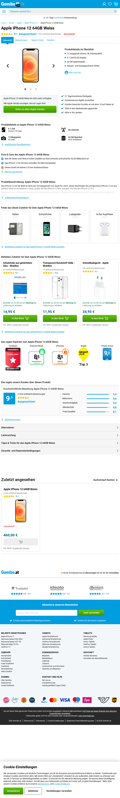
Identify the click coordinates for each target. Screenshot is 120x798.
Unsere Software (7, 685)
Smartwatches (7, 669)
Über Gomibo (6, 680)
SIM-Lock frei (75, 72)
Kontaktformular (48, 683)
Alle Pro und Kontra (13, 172)
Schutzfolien (6, 658)
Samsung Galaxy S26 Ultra (11, 639)
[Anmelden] (104, 4)
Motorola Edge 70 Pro (9, 644)
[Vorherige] (8, 66)
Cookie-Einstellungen (56, 721)
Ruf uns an (46, 680)
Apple (19, 23)
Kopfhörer (5, 666)
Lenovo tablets (89, 647)
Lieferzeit (45, 661)
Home (3, 23)
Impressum (40, 721)
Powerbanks (6, 661)
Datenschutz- (44, 784)
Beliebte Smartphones (13, 633)
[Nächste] (53, 66)
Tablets (87, 633)
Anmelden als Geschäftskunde (95, 658)
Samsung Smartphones (51, 639)
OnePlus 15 (5, 647)
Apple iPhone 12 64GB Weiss (52, 23)
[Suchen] (115, 11)
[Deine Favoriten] (110, 4)
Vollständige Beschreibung (17, 197)
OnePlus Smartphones (51, 642)
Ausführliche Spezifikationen (17, 144)
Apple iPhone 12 (31, 23)
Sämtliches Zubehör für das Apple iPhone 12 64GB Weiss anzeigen (35, 247)
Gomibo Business (90, 656)
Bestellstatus (47, 658)
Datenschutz (6, 683)
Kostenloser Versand (20, 325)
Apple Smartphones (50, 636)
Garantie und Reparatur (51, 669)
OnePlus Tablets (89, 644)
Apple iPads (88, 639)
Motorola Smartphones (51, 644)
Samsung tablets (90, 636)
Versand (45, 664)
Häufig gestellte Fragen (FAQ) (54, 685)
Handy (11, 23)
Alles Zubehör (6, 671)
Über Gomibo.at (15, 721)
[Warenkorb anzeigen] (116, 4)
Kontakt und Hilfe (52, 677)
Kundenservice (50, 652)
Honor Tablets (89, 642)
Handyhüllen (6, 656)
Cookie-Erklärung (62, 784)
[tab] (25, 89)
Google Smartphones (50, 647)
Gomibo (5, 677)
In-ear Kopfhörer (7, 664)
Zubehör (5, 652)
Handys (46, 633)
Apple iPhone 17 (7, 636)
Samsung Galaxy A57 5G (11, 642)
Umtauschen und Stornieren (53, 666)
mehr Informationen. (86, 716)
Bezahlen (45, 656)
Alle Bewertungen (12, 419)
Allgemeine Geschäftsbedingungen (80, 721)
